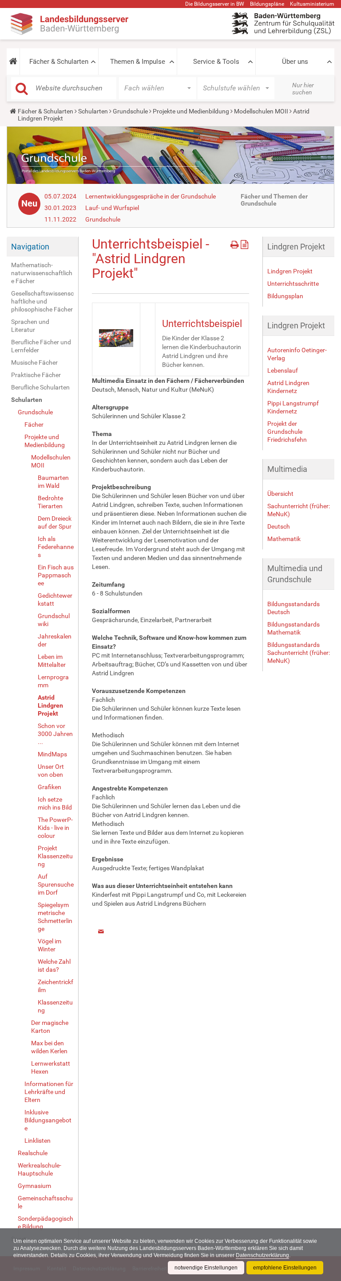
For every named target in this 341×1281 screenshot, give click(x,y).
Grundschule (130, 111)
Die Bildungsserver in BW (214, 4)
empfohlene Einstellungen (285, 1268)
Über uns (295, 62)
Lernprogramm (53, 681)
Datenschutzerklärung (262, 1255)
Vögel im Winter (49, 945)
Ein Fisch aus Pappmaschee (56, 575)
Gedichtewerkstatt (55, 599)
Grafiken (49, 786)
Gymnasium (34, 1185)
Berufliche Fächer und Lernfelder (41, 346)
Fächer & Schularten (58, 62)
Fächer (34, 424)
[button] (13, 61)
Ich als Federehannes (56, 546)
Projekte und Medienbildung (191, 111)
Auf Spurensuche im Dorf (56, 884)
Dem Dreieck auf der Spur (54, 522)
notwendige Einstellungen (206, 1268)
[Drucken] (235, 243)
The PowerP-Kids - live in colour (55, 827)
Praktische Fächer (36, 374)
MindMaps (52, 754)
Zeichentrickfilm (55, 985)
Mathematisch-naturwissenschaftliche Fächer (41, 272)
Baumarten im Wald (53, 481)
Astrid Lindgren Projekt (50, 705)
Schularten (93, 111)
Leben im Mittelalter (52, 660)
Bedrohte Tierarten (50, 502)
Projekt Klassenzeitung (55, 856)
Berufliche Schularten (40, 387)
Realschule (33, 1152)
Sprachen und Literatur (30, 325)
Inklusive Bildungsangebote (47, 1120)
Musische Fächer (34, 362)
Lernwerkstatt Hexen (50, 1067)
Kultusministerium (312, 4)
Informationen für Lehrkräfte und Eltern (48, 1091)
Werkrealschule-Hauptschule (39, 1169)
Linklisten (37, 1140)
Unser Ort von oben (51, 770)
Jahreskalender (54, 640)
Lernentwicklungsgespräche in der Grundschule (150, 196)
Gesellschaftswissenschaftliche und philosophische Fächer (42, 301)
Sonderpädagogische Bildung (45, 1222)
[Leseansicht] (244, 243)
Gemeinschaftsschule (45, 1202)
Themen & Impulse (137, 62)
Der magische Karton (49, 1026)
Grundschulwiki (54, 619)
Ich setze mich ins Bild (55, 803)
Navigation (30, 246)
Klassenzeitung (55, 1006)
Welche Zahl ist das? (54, 965)
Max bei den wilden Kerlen (49, 1047)
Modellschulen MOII (261, 111)
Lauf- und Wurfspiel (112, 207)
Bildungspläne (267, 4)
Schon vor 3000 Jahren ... (55, 733)
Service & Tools (216, 62)
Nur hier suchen (303, 89)
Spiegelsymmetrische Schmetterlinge (55, 916)
